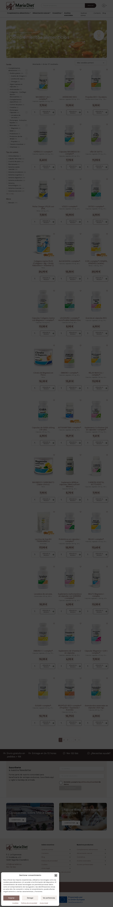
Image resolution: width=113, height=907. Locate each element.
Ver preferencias (49, 898)
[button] (56, 875)
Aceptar (11, 898)
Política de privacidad (29, 903)
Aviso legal (44, 903)
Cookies (15, 903)
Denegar (30, 898)
